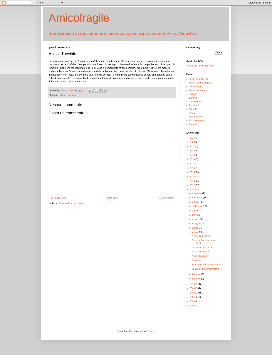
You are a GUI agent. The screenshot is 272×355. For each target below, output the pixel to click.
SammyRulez (196, 86)
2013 (192, 181)
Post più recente (58, 198)
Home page (112, 198)
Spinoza (193, 124)
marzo (195, 232)
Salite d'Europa (196, 101)
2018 (192, 159)
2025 (192, 137)
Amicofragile (79, 18)
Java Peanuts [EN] (198, 79)
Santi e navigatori (200, 251)
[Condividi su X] (98, 91)
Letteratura (71, 95)
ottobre (196, 202)
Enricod (193, 98)
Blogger (150, 331)
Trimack (193, 94)
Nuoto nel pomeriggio (200, 82)
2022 (192, 146)
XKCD (192, 113)
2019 (192, 155)
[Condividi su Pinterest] (105, 91)
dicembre (197, 193)
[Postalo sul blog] (94, 91)
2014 (192, 176)
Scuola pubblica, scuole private (207, 264)
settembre (197, 206)
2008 (192, 292)
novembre (197, 197)
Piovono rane (196, 116)
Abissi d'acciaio (199, 256)
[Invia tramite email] (91, 91)
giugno (196, 219)
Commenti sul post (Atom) (71, 203)
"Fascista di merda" (201, 236)
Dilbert (192, 109)
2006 (192, 301)
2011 (192, 189)
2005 (192, 305)
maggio (196, 223)
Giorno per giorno (198, 90)
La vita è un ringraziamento (205, 269)
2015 (192, 172)
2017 (192, 163)
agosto (196, 210)
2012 (192, 185)
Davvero (196, 260)
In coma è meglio (197, 120)
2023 (192, 142)
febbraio (196, 274)
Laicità (62, 95)
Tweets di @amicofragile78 (200, 65)
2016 (192, 168)
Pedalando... (195, 105)
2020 (192, 150)
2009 (192, 288)
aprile (195, 228)
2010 (192, 284)
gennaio (196, 278)
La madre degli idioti (202, 247)
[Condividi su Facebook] (101, 91)
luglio (195, 215)
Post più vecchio (166, 198)
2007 (192, 297)
